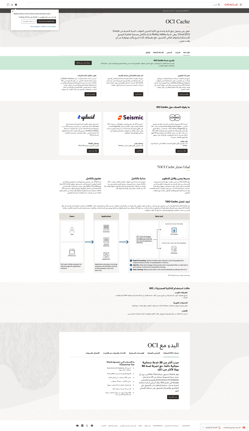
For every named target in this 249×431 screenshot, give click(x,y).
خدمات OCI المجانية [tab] (171, 353)
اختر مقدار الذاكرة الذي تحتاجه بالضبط (130, 75)
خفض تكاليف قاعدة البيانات (86, 75)
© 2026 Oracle (186, 425)
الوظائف (140, 425)
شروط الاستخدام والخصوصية (171, 425)
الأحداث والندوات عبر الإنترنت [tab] (114, 353)
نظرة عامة (186, 52)
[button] (241, 5)
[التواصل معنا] (8, 5)
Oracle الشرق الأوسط (181, 11)
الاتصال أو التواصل (211, 427)
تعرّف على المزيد (91, 94)
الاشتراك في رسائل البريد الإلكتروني (128, 425)
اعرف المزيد (139, 94)
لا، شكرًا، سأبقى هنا (28, 21)
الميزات (177, 52)
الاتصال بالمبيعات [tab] (92, 353)
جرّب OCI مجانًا (173, 397)
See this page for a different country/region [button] (43, 26)
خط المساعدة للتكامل (113, 425)
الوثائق (148, 52)
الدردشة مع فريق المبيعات (231, 427)
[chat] (243, 427)
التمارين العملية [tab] (154, 353)
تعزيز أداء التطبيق (184, 75)
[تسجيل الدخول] (12, 5)
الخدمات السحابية (168, 11)
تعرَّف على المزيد (181, 151)
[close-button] (203, 427)
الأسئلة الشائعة (158, 52)
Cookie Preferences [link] (158, 425)
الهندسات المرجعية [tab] (136, 353)
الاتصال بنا (103, 425)
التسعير (169, 52)
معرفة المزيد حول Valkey (83, 63)
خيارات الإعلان (147, 425)
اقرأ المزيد (139, 151)
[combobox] (124, 4)
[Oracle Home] (231, 4)
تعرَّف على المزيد (184, 94)
